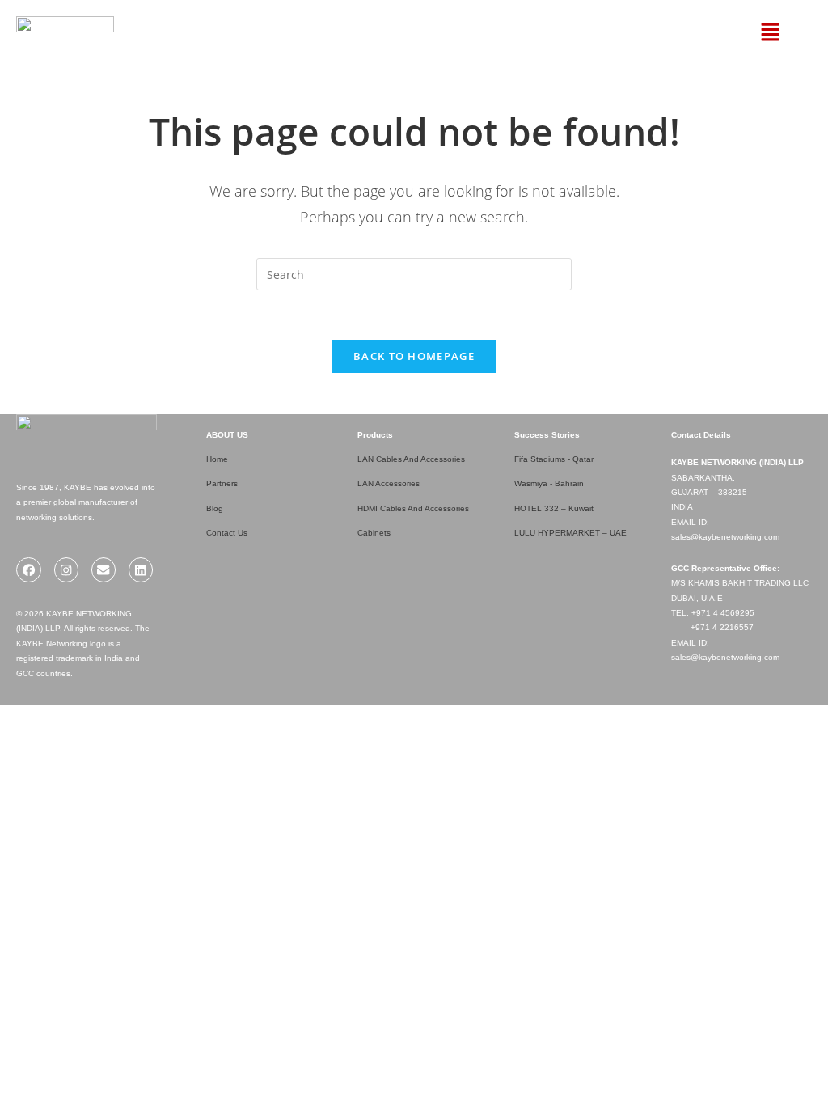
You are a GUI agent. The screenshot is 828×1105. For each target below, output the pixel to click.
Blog (214, 508)
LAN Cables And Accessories (411, 459)
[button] (746, 32)
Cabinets (374, 532)
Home (217, 459)
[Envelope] (103, 569)
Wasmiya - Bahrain (549, 483)
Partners (222, 483)
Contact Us (226, 532)
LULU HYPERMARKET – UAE (570, 532)
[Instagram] (66, 569)
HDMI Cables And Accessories (413, 508)
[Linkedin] (141, 569)
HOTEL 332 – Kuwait (554, 508)
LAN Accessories (388, 483)
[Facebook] (28, 569)
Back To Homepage (414, 356)
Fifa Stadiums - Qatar (554, 459)
